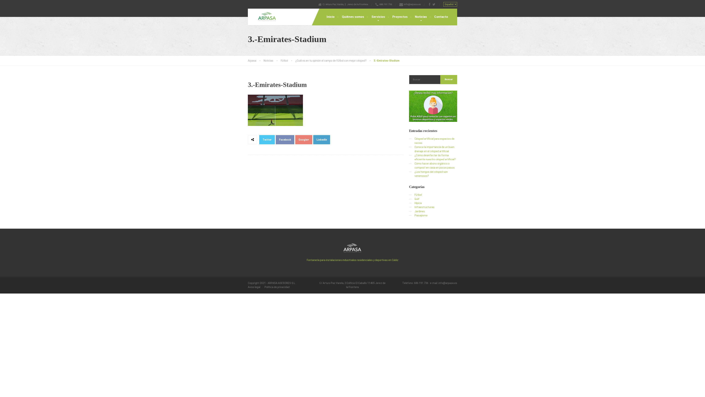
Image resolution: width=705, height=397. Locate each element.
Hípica (418, 203)
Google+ (304, 139)
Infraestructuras (424, 207)
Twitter (267, 139)
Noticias (421, 17)
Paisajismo (421, 215)
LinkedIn (322, 139)
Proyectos (400, 17)
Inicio (331, 17)
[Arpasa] (264, 15)
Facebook (285, 139)
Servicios (378, 17)
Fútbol (418, 194)
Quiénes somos (353, 17)
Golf (417, 199)
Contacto (441, 17)
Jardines (420, 211)
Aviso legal (254, 287)
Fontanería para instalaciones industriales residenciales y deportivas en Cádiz (352, 260)
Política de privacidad (277, 287)
